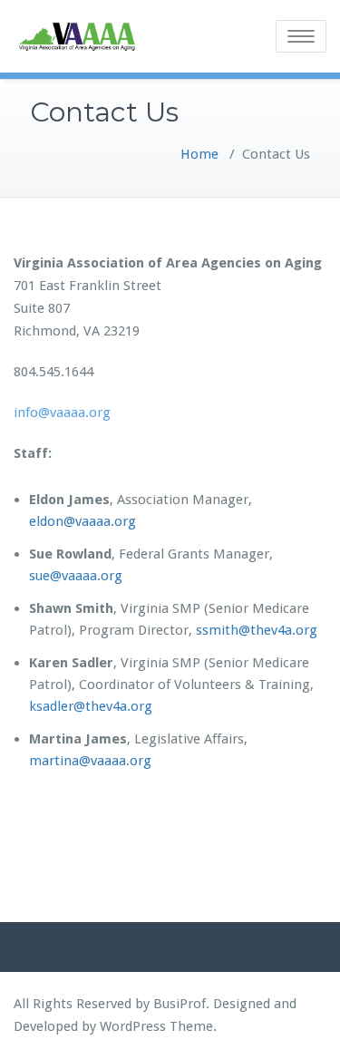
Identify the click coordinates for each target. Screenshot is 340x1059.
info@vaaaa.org (62, 412)
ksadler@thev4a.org (90, 706)
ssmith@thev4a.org (256, 630)
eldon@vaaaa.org (82, 521)
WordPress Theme (156, 1026)
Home (199, 154)
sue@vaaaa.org (75, 576)
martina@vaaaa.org (90, 761)
